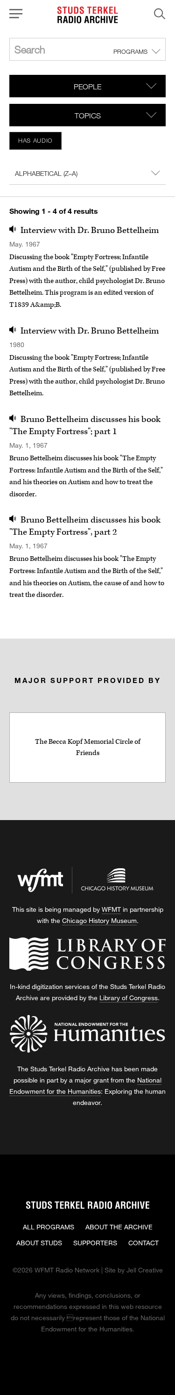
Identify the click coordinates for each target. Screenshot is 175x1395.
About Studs (39, 1243)
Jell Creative (144, 1270)
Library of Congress (128, 998)
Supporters (95, 1243)
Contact (143, 1243)
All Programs (48, 1227)
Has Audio (35, 140)
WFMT (111, 909)
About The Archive (119, 1227)
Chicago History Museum (99, 920)
